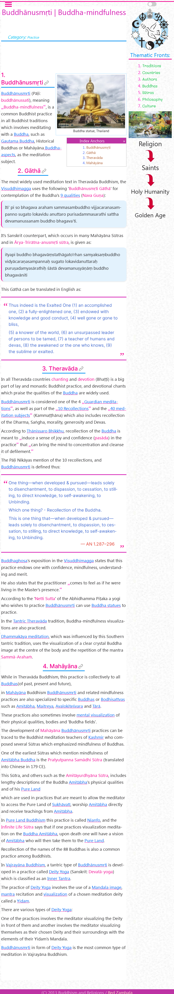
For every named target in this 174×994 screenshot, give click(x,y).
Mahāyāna (94, 162)
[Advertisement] (63, 968)
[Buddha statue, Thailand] (91, 101)
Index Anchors (92, 140)
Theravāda (94, 157)
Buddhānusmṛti (98, 147)
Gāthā (91, 152)
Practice (33, 37)
